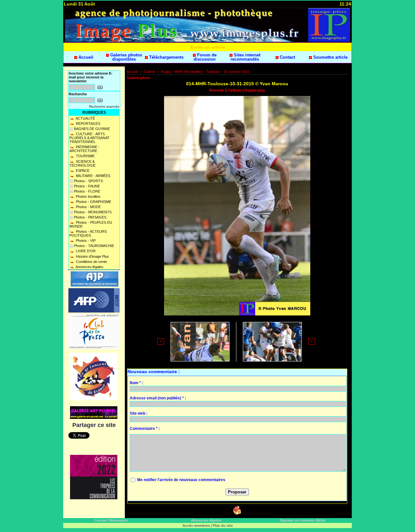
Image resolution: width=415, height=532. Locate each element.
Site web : (139, 413)
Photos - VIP (85, 240)
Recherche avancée (104, 106)
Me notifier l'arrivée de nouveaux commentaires (181, 480)
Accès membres (196, 525)
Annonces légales (89, 267)
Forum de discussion (205, 57)
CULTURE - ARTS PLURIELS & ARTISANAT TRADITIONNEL (89, 138)
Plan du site (223, 525)
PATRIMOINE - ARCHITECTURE (84, 149)
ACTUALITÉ (85, 118)
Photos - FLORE (87, 191)
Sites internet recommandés (245, 57)
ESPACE (82, 170)
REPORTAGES (87, 123)
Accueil (85, 57)
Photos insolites (88, 196)
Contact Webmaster (111, 520)
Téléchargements (166, 57)
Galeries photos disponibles (125, 57)
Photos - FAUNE (87, 186)
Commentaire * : (145, 428)
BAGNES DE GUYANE (92, 129)
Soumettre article (330, 57)
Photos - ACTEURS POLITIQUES (88, 233)
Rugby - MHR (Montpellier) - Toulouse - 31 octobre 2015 (205, 72)
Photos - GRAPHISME (93, 202)
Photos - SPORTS (88, 181)
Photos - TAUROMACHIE (94, 246)
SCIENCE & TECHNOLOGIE (82, 163)
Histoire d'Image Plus (92, 256)
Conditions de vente (91, 262)
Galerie (149, 72)
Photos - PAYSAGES (90, 217)
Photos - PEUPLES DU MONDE (90, 224)
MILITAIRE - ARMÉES (92, 176)
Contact (287, 57)
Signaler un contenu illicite (303, 520)
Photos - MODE (88, 207)
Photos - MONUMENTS (93, 212)
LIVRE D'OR (85, 251)
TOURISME (85, 156)
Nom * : (136, 383)
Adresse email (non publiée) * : (158, 398)
